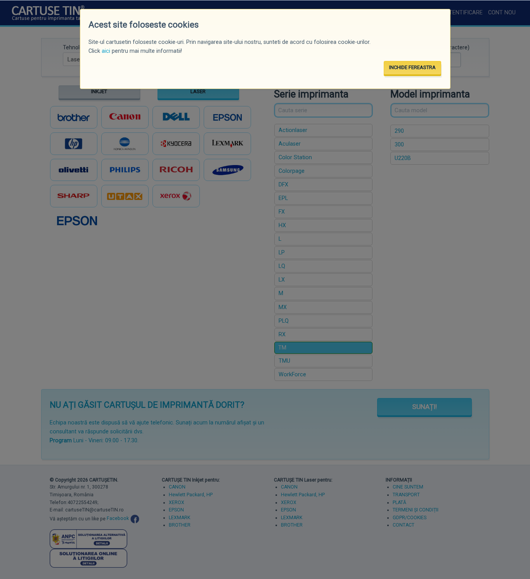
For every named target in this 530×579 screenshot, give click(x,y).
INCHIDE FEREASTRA (412, 67)
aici (106, 51)
